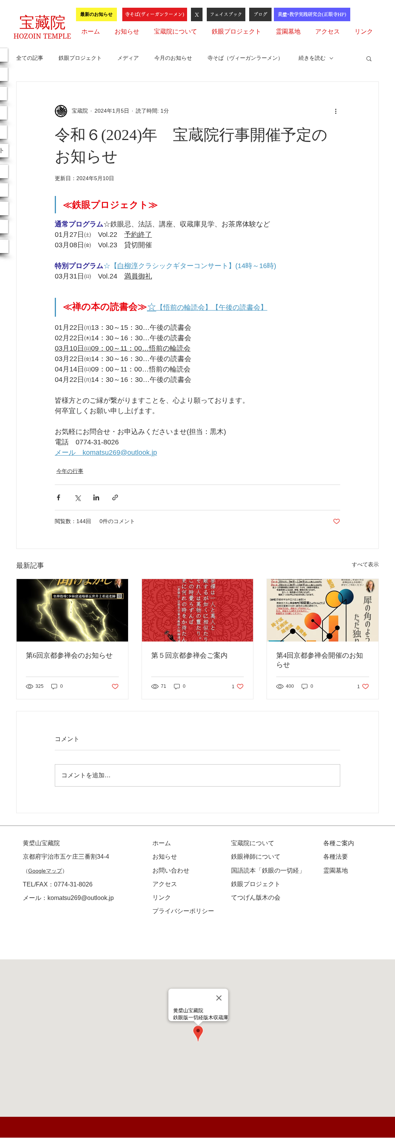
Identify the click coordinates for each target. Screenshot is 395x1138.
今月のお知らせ (173, 58)
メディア (128, 58)
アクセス (164, 884)
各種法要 (335, 856)
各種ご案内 (338, 843)
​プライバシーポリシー (183, 911)
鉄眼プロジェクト (80, 58)
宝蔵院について (252, 843)
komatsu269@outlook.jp (80, 898)
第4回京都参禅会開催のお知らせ (319, 660)
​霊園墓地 (335, 870)
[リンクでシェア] (115, 497)
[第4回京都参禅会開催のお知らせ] (322, 610)
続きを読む (312, 58)
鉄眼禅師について (255, 856)
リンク (161, 897)
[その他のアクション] (335, 111)
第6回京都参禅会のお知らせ (69, 655)
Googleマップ (45, 871)
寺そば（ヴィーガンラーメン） (245, 58)
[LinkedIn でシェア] (96, 497)
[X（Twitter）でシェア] (77, 497)
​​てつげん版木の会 (255, 897)
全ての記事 (29, 58)
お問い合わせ (170, 870)
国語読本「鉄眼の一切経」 (268, 870)
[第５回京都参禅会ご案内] (197, 610)
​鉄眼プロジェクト (255, 884)
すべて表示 (365, 564)
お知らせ (164, 856)
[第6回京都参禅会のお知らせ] (72, 610)
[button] (369, 58)
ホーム (161, 843)
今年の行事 (69, 471)
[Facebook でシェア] (58, 497)
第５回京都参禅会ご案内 (189, 655)
